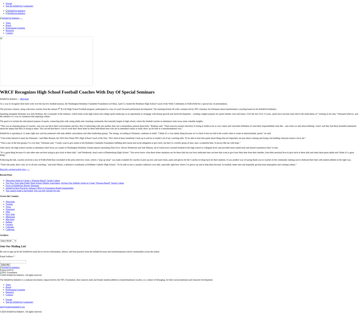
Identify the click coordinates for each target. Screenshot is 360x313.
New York (10, 214)
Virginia (9, 204)
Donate (9, 3)
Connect (9, 33)
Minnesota (10, 217)
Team (8, 23)
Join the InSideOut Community (19, 6)
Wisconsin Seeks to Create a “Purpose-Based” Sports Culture (33, 180)
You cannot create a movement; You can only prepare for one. (33, 190)
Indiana (9, 222)
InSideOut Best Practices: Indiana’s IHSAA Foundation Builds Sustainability (40, 188)
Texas (8, 207)
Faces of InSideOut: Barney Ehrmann (22, 185)
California (10, 229)
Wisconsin (10, 201)
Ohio (8, 212)
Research (10, 30)
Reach (8, 25)
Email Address (7, 256)
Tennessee (10, 209)
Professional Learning (15, 28)
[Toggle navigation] (21, 18)
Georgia (9, 224)
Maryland (24, 99)
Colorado (10, 227)
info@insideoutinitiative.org (12, 307)
